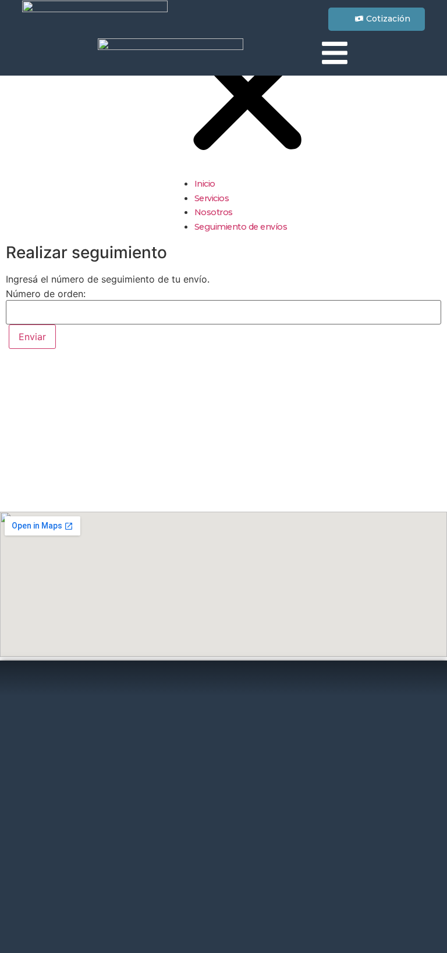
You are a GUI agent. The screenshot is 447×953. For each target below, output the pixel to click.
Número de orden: (46, 293)
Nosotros (213, 212)
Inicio (204, 184)
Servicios (211, 198)
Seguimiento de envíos (241, 227)
